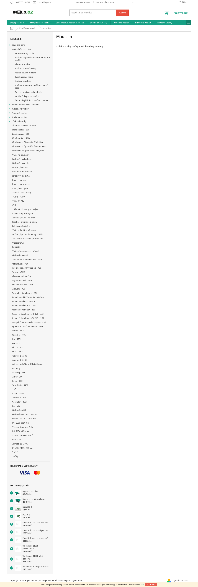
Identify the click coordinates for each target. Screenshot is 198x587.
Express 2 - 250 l (19, 397)
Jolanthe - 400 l (19, 335)
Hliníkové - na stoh (20, 255)
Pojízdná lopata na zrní (22, 435)
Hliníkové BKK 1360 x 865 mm (25, 414)
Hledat (122, 12)
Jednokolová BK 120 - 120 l (24, 301)
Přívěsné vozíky (19, 121)
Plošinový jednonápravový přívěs (27, 234)
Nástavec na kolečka (21, 276)
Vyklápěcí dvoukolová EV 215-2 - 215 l (29, 322)
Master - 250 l (18, 330)
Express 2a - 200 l (20, 443)
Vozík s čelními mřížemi (25, 72)
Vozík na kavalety (23, 81)
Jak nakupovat (83, 2)
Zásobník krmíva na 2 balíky (24, 222)
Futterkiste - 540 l (20, 385)
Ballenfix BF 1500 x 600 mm (24, 418)
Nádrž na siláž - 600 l (21, 129)
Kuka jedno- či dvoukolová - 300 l (27, 259)
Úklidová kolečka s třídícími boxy (27, 364)
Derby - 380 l (17, 381)
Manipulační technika (21, 49)
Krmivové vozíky (19, 117)
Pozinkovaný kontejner (22, 213)
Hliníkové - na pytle (20, 163)
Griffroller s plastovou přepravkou (28, 238)
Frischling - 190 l (19, 372)
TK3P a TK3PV (18, 196)
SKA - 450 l (16, 343)
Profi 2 (15, 452)
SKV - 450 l (16, 339)
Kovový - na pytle (20, 188)
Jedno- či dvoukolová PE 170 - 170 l (28, 314)
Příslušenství (18, 243)
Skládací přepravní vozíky (27, 96)
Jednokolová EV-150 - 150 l (24, 309)
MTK (14, 205)
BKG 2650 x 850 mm (20, 431)
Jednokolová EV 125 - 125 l (24, 305)
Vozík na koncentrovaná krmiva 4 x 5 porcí (31, 87)
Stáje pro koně (18, 45)
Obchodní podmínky (106, 2)
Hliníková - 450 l (19, 410)
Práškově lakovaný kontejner (25, 209)
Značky (15, 456)
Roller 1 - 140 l (18, 393)
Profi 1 (15, 389)
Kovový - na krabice (21, 184)
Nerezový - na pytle (21, 175)
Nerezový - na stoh (20, 167)
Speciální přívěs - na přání (23, 217)
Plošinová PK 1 (18, 272)
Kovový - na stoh (19, 180)
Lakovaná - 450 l (19, 288)
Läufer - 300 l (17, 376)
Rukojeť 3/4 (17, 247)
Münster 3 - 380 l (19, 360)
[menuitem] (17, 22)
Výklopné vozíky (22, 64)
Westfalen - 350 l (19, 402)
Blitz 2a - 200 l (18, 347)
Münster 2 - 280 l (19, 355)
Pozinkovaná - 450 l (20, 263)
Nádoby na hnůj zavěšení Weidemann (29, 146)
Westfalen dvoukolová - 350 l (25, 293)
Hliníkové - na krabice (21, 159)
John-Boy (16, 368)
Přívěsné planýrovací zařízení (25, 251)
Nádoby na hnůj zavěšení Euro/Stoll (28, 150)
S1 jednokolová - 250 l (22, 280)
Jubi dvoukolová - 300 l (22, 284)
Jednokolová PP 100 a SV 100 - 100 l (28, 297)
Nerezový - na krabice (22, 171)
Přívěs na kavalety (20, 155)
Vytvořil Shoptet (180, 580)
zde (142, 584)
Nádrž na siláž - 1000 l (21, 138)
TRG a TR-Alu (18, 201)
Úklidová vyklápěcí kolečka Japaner (31, 100)
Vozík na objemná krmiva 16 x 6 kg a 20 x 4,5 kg (32, 59)
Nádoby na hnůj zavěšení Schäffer (27, 142)
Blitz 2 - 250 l (17, 351)
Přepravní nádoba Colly (22, 427)
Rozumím (151, 584)
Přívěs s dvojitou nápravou (24, 230)
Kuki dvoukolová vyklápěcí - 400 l (27, 268)
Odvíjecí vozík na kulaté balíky (29, 92)
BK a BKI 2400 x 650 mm (22, 448)
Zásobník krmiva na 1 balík (24, 125)
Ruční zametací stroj (21, 226)
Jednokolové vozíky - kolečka (25, 104)
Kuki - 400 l (16, 406)
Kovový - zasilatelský (21, 192)
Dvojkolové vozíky (20, 108)
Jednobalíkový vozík (24, 53)
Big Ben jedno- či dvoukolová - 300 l (28, 326)
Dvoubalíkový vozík (24, 77)
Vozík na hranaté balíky (25, 68)
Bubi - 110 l (16, 439)
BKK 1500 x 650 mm (20, 423)
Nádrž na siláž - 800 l (21, 134)
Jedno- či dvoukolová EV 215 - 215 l (28, 318)
